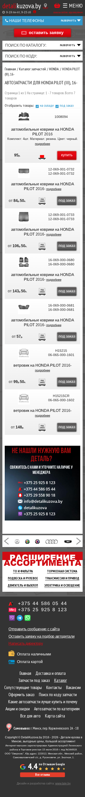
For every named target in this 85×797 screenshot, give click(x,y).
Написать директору (25, 643)
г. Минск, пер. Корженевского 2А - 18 (46, 728)
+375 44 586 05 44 (39, 489)
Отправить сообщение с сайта (34, 629)
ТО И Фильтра (23, 571)
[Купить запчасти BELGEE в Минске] (68, 541)
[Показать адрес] (45, 6)
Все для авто (30, 716)
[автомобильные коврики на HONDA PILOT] (24, 171)
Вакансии (73, 687)
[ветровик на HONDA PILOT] (24, 352)
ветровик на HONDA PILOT (37, 365)
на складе (47, 105)
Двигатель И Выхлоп (23, 585)
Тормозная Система (62, 571)
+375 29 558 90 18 (39, 495)
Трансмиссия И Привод (62, 578)
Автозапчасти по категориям (57, 709)
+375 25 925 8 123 (39, 483)
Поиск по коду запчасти (58, 694)
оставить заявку (46, 32)
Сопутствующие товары (23, 687)
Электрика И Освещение (62, 585)
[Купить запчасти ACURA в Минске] (17, 541)
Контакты (54, 687)
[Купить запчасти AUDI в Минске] (52, 541)
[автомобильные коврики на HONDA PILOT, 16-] (24, 116)
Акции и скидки (17, 709)
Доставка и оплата (50, 673)
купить (66, 155)
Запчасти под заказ (34, 680)
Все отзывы (42, 775)
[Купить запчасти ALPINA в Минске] (37, 541)
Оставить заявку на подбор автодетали (41, 636)
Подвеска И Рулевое (23, 578)
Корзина (57, 5)
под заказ (67, 105)
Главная (25, 673)
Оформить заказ (21, 694)
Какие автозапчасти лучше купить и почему (42, 701)
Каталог (60, 680)
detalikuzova (35, 508)
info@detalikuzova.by (43, 501)
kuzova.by (21, 5)
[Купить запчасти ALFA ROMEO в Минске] (27, 541)
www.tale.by (63, 783)
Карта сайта (55, 716)
